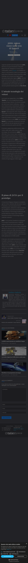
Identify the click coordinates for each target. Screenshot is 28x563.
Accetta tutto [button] (7, 556)
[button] (14, 559)
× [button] (26, 543)
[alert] (14, 281)
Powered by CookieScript (14, 561)
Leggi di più (9, 549)
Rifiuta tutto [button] (20, 556)
